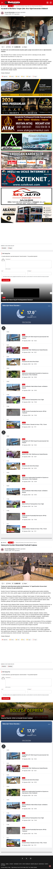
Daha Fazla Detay (26, 322)
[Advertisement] (26, 233)
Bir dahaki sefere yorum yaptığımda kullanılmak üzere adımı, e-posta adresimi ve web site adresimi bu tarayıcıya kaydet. (26, 276)
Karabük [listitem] (4, 248)
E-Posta (29, 270)
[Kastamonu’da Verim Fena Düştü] (26, 361)
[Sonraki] (51, 293)
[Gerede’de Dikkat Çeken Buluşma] (26, 293)
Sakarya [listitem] (10, 666)
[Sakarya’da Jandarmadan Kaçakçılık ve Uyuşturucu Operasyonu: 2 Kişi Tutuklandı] (26, 373)
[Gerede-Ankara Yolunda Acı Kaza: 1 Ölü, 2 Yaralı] (26, 424)
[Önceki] (2, 293)
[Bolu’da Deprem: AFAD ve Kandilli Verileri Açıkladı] (26, 711)
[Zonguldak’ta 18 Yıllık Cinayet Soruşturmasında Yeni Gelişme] (26, 334)
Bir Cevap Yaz (6, 253)
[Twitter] (26, 858)
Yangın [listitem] (10, 248)
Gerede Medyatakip (10, 12)
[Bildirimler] (50, 2)
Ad (3, 270)
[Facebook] (22, 858)
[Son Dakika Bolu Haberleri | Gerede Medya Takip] (12, 2)
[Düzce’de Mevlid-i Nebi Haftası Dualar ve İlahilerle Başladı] (26, 386)
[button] (47, 2)
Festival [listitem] (4, 666)
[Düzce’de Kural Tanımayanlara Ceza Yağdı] (26, 399)
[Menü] (2, 2)
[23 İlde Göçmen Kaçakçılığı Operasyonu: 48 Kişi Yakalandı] (26, 411)
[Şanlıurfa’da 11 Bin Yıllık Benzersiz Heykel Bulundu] (26, 349)
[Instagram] (30, 858)
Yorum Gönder (6, 280)
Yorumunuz (8, 259)
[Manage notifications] (50, 866)
